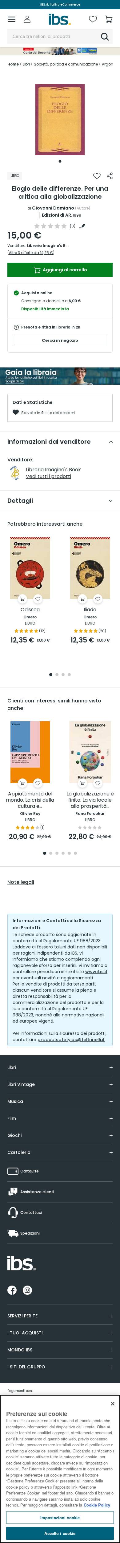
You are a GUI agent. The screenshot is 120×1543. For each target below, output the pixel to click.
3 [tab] (63, 675)
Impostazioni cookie (60, 1517)
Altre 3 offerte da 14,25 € (31, 252)
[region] (60, 1469)
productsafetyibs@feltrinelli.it (71, 1039)
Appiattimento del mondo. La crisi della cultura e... (30, 800)
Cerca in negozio (60, 340)
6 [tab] (75, 854)
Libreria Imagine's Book (50, 245)
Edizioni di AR (56, 215)
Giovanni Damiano (53, 208)
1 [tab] (60, 161)
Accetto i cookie (59, 1533)
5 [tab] (69, 854)
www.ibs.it (96, 972)
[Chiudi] (112, 1403)
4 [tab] (69, 675)
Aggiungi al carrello (64, 270)
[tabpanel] (60, 119)
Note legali (20, 882)
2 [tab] (57, 675)
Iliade (90, 610)
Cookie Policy (97, 1505)
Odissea (30, 610)
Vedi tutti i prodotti (48, 476)
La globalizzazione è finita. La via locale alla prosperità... (90, 800)
